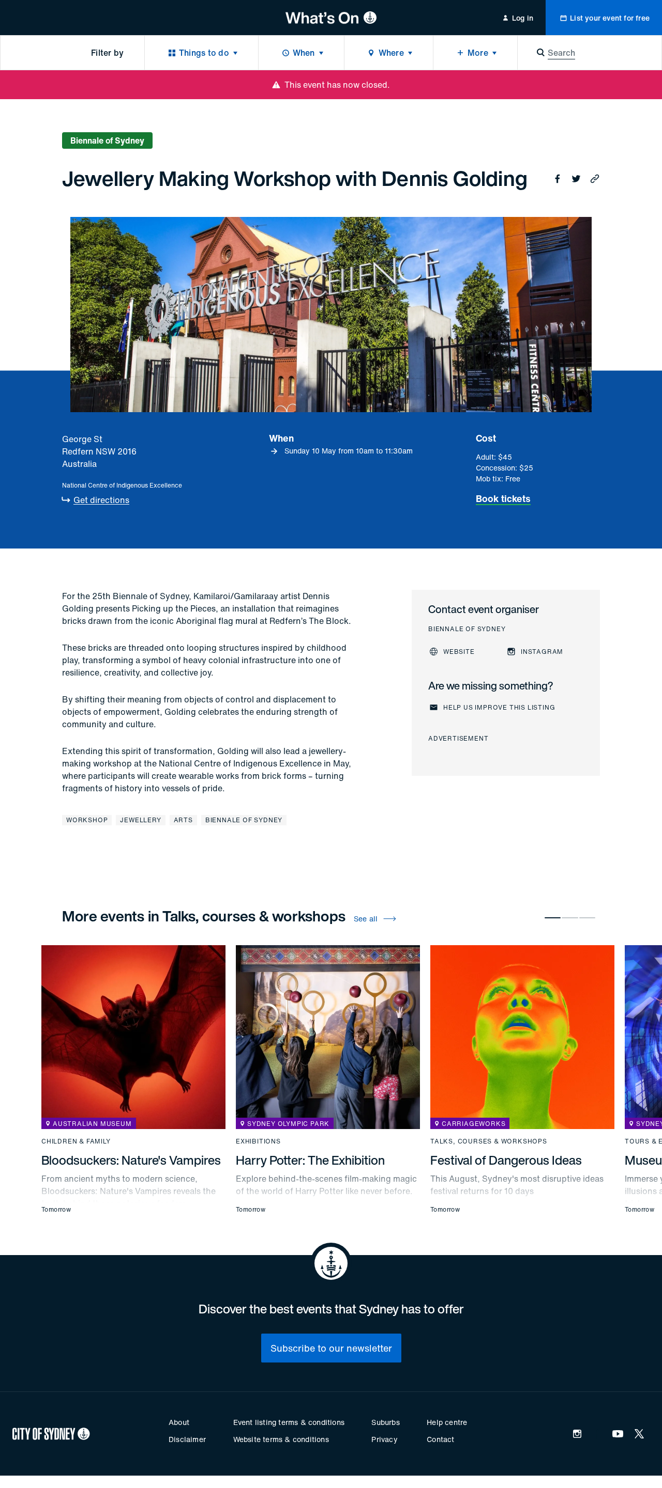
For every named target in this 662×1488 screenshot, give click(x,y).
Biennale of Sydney (243, 820)
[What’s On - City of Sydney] (331, 17)
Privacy (384, 1439)
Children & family (76, 1141)
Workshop (87, 820)
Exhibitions (258, 1141)
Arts (183, 820)
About (179, 1422)
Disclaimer (187, 1439)
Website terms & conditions (281, 1439)
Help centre (447, 1422)
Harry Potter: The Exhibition (310, 1160)
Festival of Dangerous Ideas (506, 1160)
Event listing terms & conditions (288, 1422)
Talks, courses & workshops (488, 1141)
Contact (440, 1439)
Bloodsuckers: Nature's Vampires (131, 1160)
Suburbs (385, 1422)
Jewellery (140, 820)
